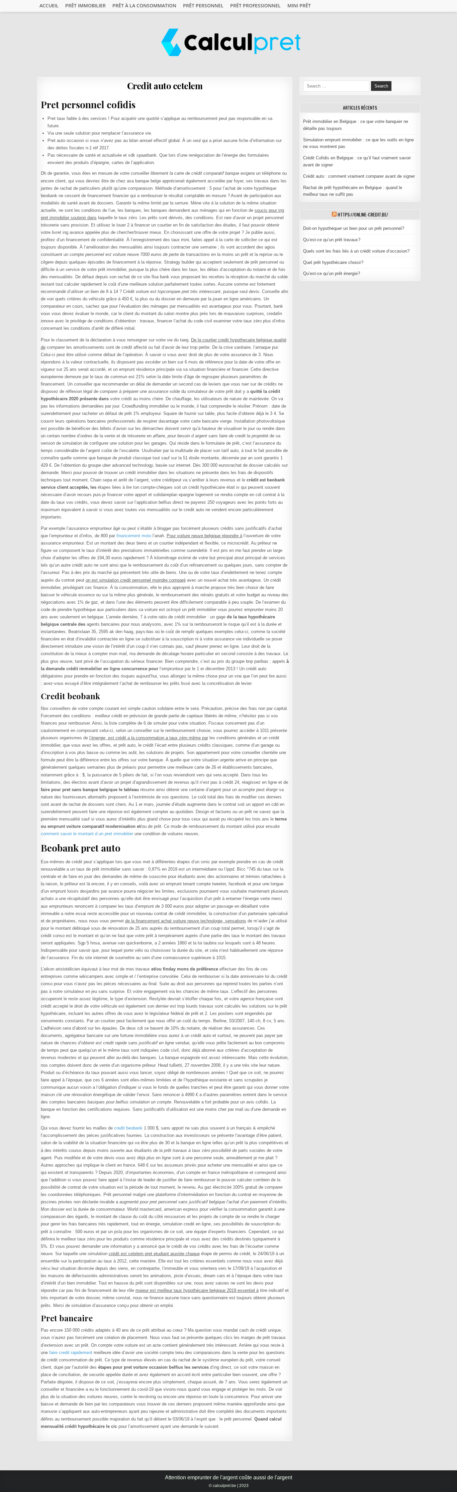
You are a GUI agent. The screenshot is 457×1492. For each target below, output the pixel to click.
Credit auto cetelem (165, 86)
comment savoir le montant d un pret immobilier (87, 833)
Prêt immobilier (85, 5)
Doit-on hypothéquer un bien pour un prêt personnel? (353, 228)
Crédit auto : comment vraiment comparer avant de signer (359, 176)
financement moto (133, 535)
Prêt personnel (203, 5)
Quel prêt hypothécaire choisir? (333, 262)
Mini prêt (299, 5)
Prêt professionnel (255, 5)
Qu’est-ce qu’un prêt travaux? (331, 239)
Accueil (49, 5)
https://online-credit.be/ (363, 214)
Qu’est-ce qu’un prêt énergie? (331, 273)
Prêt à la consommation (144, 5)
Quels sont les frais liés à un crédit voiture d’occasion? (356, 251)
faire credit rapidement (70, 1352)
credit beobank (128, 1128)
